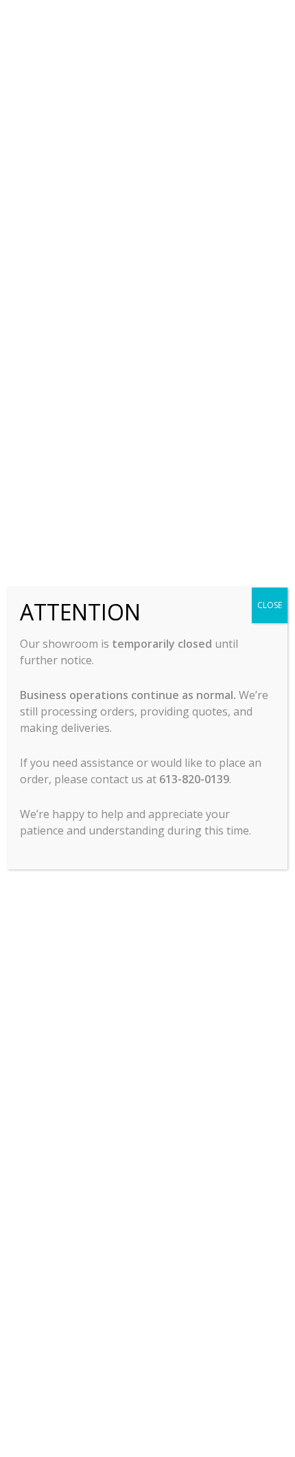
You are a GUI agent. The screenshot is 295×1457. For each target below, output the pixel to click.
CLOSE (269, 605)
